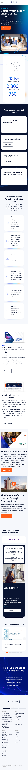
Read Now (6, 371)
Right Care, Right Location (18, 717)
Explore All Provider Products (6, 746)
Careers (4, 753)
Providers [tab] (6, 707)
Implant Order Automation (5, 723)
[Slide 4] (15, 653)
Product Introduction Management (7, 734)
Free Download (8, 423)
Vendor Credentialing (7, 721)
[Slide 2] (10, 653)
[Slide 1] (14, 539)
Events (16, 736)
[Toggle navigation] (2, 2)
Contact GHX (15, 701)
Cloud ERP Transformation (5, 727)
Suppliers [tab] (14, 707)
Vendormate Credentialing (5, 743)
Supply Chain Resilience (18, 720)
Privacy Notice (18, 761)
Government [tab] (22, 707)
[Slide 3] (12, 653)
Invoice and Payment (7, 719)
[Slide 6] (21, 653)
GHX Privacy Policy (17, 685)
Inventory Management (7, 717)
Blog (16, 734)
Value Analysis (5, 713)
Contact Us (6, 27)
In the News (17, 738)
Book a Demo (6, 470)
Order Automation (6, 715)
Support (17, 732)
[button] (3, 638)
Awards (16, 742)
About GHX (4, 751)
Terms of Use (4, 761)
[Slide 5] (18, 653)
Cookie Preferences (6, 763)
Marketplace (5, 732)
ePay (3, 737)
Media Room (18, 740)
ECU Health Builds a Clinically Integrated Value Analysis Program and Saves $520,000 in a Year (12, 601)
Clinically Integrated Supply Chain (19, 713)
